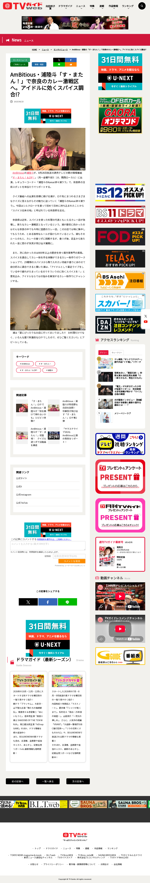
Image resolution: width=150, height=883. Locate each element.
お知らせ (34, 864)
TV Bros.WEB (66, 855)
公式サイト (21, 478)
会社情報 (118, 864)
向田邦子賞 (50, 7)
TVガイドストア (64, 857)
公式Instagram (23, 494)
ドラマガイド (65, 6)
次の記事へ (78, 781)
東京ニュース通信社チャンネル (38, 857)
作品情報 (113, 6)
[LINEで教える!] (59, 64)
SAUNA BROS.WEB (107, 855)
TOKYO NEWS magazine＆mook (25, 855)
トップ (38, 848)
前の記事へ (17, 781)
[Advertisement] (120, 158)
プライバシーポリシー (53, 864)
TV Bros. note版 (85, 855)
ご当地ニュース (19, 64)
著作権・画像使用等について (82, 864)
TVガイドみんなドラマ (131, 855)
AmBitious (18, 172)
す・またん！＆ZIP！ (24, 177)
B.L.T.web (50, 855)
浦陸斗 (30, 172)
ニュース (80, 6)
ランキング (128, 6)
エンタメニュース (20, 60)
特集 (92, 6)
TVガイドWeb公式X (119, 857)
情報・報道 (39, 64)
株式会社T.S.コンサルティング (91, 857)
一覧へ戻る (48, 781)
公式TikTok (22, 502)
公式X (19, 486)
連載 (101, 6)
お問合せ (104, 864)
